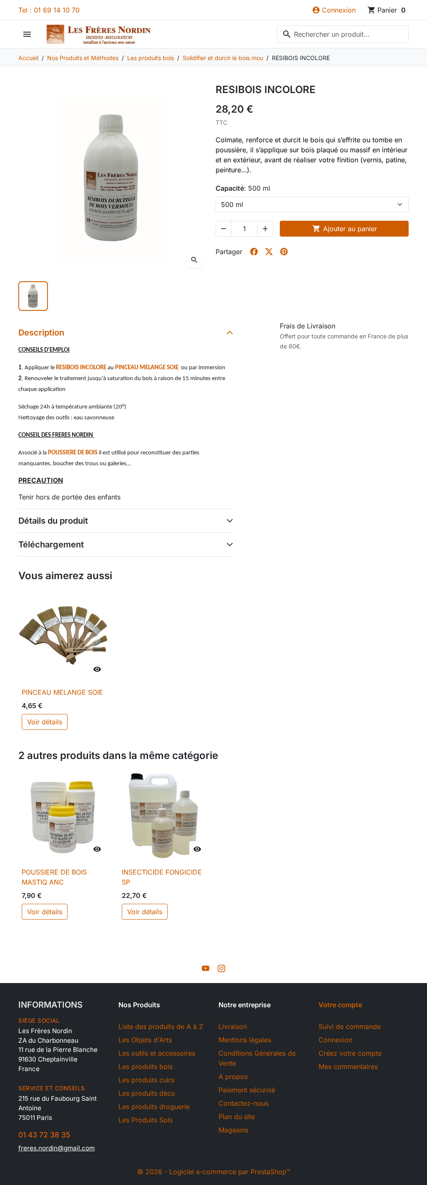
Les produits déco (146, 1093)
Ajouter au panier (344, 228)
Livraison (233, 1026)
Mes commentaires (348, 1066)
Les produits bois (145, 1066)
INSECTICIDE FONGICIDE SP (162, 877)
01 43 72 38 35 (44, 1134)
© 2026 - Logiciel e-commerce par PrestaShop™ (213, 1171)
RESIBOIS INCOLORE (81, 368)
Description (41, 333)
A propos (233, 1076)
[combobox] (343, 34)
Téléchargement (51, 545)
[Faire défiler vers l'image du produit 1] (33, 296)
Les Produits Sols (145, 1120)
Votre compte (340, 1005)
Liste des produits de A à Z (160, 1026)
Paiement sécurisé (247, 1090)
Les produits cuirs (146, 1080)
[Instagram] (221, 968)
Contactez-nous (244, 1103)
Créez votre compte (350, 1053)
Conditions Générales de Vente (257, 1058)
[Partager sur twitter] (269, 251)
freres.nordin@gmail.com (56, 1148)
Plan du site (237, 1116)
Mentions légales (245, 1040)
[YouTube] (205, 968)
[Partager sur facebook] (254, 251)
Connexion (335, 1040)
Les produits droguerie (154, 1106)
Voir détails (44, 722)
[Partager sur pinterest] (284, 251)
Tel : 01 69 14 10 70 (49, 10)
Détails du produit (53, 521)
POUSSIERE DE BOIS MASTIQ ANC (54, 877)
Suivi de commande (350, 1026)
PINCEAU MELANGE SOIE (146, 368)
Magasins (233, 1130)
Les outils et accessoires (156, 1053)
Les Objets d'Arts (145, 1040)
